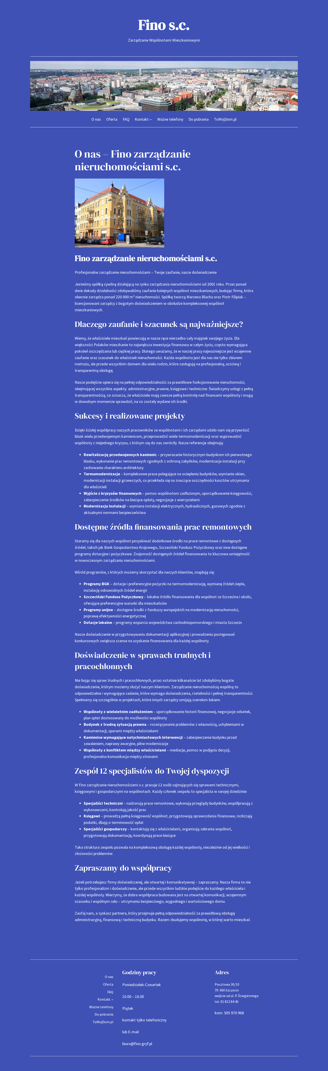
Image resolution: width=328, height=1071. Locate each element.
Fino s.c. (164, 24)
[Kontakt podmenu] (150, 119)
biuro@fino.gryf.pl (137, 1043)
